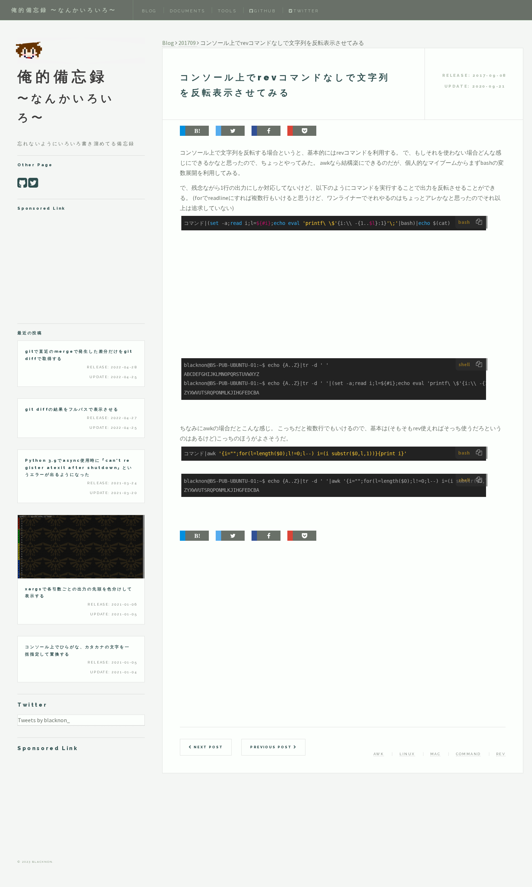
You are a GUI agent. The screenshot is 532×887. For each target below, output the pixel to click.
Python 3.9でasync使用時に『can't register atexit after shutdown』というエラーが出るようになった (78, 467)
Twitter (306, 10)
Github (265, 10)
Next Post (207, 747)
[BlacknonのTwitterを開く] (33, 183)
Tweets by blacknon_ (44, 720)
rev (501, 754)
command (468, 754)
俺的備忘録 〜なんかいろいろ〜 (64, 10)
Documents (187, 10)
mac (435, 754)
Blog (149, 10)
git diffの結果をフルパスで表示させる (72, 409)
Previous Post (272, 747)
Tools (227, 10)
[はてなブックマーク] (194, 131)
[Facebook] (266, 131)
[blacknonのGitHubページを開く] (22, 183)
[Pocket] (301, 131)
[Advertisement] (343, 304)
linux (407, 754)
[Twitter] (230, 131)
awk (378, 754)
